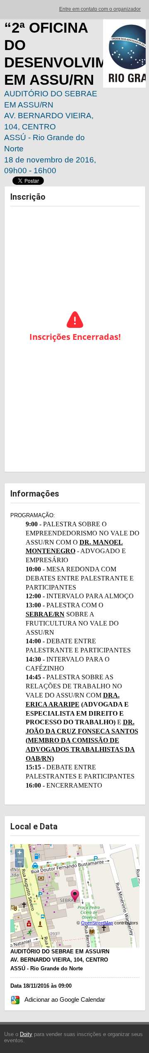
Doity (26, 1034)
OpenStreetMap (97, 922)
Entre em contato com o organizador (100, 9)
